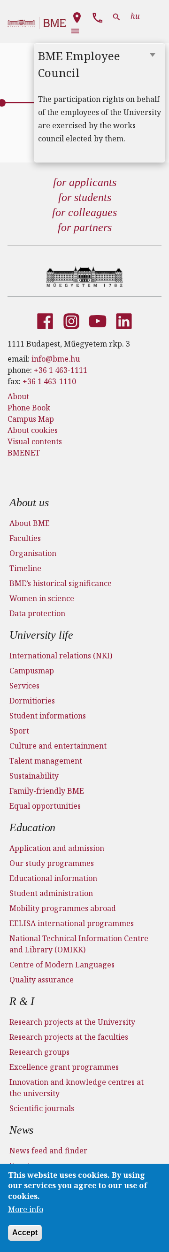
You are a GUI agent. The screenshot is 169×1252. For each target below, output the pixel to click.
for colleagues (84, 212)
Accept (25, 1233)
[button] (77, 16)
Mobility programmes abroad (62, 908)
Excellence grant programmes (64, 1067)
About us (28, 502)
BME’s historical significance (60, 583)
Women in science (41, 598)
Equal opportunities (45, 806)
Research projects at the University (72, 1022)
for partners (85, 227)
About (18, 396)
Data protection (37, 613)
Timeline (25, 568)
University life (41, 635)
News (21, 1130)
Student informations (47, 716)
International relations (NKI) (60, 655)
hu (135, 16)
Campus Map (31, 419)
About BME (29, 523)
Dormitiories (32, 701)
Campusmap (31, 670)
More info (25, 1209)
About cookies (33, 430)
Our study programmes (51, 863)
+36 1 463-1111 (60, 370)
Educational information (53, 878)
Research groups (39, 1052)
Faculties (25, 538)
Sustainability (34, 776)
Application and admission (56, 848)
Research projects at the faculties (68, 1037)
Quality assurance (41, 979)
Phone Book (29, 407)
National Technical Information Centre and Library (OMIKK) (78, 944)
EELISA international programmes (71, 923)
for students (84, 197)
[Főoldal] (84, 276)
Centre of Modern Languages (62, 964)
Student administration (51, 893)
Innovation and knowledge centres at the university (76, 1087)
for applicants (84, 182)
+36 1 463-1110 (49, 381)
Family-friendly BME (46, 791)
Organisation (32, 553)
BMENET (24, 453)
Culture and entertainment (58, 746)
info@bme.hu (55, 359)
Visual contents (35, 441)
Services (24, 685)
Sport (19, 731)
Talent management (45, 761)
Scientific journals (41, 1108)
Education (32, 827)
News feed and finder (48, 1150)
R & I (21, 1001)
